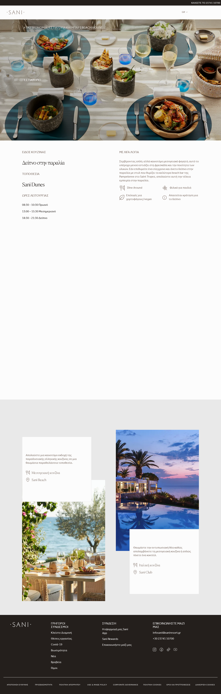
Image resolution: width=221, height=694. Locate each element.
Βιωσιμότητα (59, 650)
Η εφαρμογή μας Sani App (115, 631)
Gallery (171, 30)
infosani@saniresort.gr (167, 633)
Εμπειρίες (118, 30)
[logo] (15, 12)
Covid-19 (56, 644)
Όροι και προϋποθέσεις (178, 685)
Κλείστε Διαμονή (61, 633)
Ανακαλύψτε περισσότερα (42, 489)
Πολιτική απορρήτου (69, 685)
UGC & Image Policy (97, 685)
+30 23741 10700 (163, 639)
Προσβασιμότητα (43, 685)
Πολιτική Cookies (152, 685)
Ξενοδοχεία (52, 30)
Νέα (53, 656)
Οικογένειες (74, 30)
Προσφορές (138, 30)
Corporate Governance (125, 685)
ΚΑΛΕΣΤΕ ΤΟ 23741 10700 (205, 3)
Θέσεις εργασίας (61, 639)
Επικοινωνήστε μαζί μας (117, 645)
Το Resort (34, 29)
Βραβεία (56, 662)
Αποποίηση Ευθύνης (17, 685)
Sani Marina (156, 29)
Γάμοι (54, 668)
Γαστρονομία (97, 30)
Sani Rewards (110, 639)
